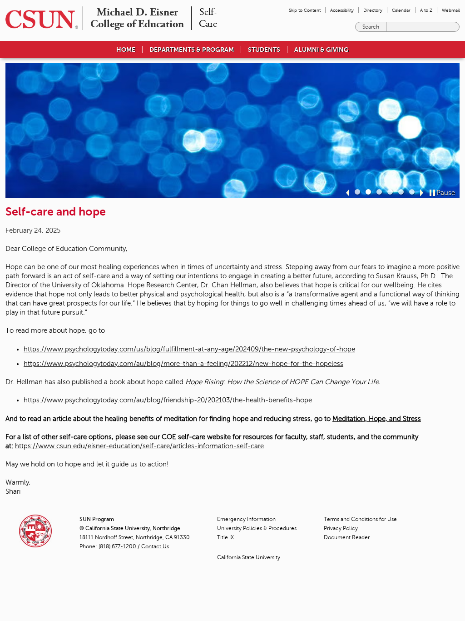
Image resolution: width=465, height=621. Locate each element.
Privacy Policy (341, 528)
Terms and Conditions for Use (360, 519)
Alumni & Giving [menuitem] (321, 49)
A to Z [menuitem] (426, 10)
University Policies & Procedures (257, 528)
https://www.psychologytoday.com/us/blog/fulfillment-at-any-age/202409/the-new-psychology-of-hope (189, 349)
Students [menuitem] (264, 49)
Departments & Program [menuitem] (191, 49)
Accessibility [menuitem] (342, 10)
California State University (248, 557)
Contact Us (155, 546)
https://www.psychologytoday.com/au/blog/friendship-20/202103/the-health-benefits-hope (168, 400)
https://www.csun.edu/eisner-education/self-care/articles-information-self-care (139, 446)
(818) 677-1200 (117, 546)
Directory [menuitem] (372, 10)
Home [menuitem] (125, 49)
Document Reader (347, 537)
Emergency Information (246, 519)
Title (225, 537)
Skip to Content (305, 10)
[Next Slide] (421, 192)
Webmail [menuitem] (451, 10)
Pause (445, 192)
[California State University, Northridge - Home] (39, 19)
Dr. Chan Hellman (229, 285)
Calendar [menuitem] (401, 10)
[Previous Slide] (347, 192)
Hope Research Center (162, 285)
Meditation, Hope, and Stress (376, 418)
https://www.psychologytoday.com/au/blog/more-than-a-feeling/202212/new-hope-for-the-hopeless (183, 363)
